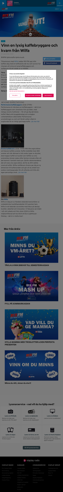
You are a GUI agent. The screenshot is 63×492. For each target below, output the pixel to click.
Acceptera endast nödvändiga (33, 95)
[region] (31, 85)
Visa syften (15, 95)
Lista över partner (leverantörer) (16, 91)
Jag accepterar (48, 95)
